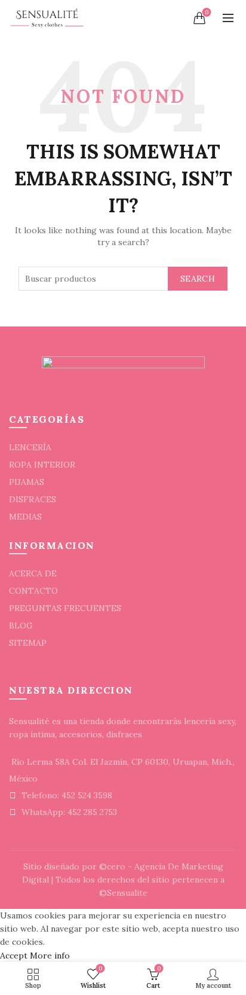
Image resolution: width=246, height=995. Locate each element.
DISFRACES (32, 499)
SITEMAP (28, 642)
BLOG (21, 625)
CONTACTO (33, 590)
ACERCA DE (33, 573)
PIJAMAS (26, 482)
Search (197, 278)
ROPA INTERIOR (42, 464)
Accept (13, 955)
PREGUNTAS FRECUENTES (65, 608)
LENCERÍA (30, 447)
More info (50, 955)
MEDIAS (25, 516)
